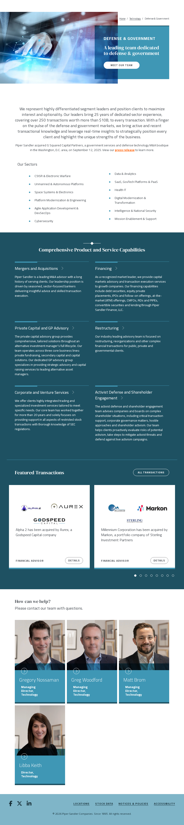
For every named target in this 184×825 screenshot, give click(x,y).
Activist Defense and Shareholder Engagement (123, 394)
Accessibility (164, 804)
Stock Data (104, 804)
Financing (104, 268)
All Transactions (151, 472)
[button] (135, 575)
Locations (81, 804)
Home (122, 18)
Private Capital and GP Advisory (42, 327)
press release (125, 150)
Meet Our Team (122, 65)
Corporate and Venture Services (42, 392)
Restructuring (107, 327)
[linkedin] (29, 804)
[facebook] (10, 804)
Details (74, 560)
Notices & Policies (133, 804)
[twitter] (19, 804)
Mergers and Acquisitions (37, 268)
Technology (135, 18)
